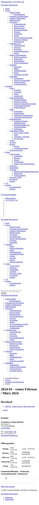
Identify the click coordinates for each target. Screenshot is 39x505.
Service (7, 11)
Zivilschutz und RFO (21, 75)
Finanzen (17, 32)
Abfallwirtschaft (19, 45)
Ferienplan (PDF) (16, 177)
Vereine (12, 140)
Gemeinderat (18, 111)
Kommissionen (19, 113)
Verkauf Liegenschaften (22, 80)
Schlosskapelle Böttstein (22, 106)
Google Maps (5, 428)
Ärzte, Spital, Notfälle (21, 133)
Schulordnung (19, 162)
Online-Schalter (15, 12)
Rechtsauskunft (19, 61)
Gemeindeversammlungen (23, 117)
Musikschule (18, 173)
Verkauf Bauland (19, 82)
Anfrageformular (15, 187)
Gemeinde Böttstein (12, 378)
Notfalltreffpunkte (20, 71)
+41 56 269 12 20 (10, 431)
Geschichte (17, 92)
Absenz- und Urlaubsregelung (24, 164)
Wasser (16, 53)
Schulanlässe (14, 168)
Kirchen (12, 144)
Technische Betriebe (21, 40)
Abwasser (17, 47)
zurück (5, 410)
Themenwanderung (16, 150)
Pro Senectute (18, 139)
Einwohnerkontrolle (21, 30)
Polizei (16, 73)
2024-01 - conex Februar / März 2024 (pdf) (20, 406)
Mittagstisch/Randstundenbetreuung (26, 172)
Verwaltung (13, 22)
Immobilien (13, 76)
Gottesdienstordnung (21, 148)
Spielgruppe (18, 129)
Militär (16, 69)
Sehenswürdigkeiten (16, 98)
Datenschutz (9, 499)
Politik (12, 109)
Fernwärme (18, 49)
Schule (7, 152)
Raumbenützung (19, 14)
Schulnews (13, 166)
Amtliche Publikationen (18, 18)
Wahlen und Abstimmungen (23, 115)
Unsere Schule (15, 154)
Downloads (13, 179)
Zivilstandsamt (19, 42)
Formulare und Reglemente (19, 16)
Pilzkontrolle (18, 59)
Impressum (9, 497)
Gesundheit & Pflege (17, 131)
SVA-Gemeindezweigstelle (23, 38)
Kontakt (12, 181)
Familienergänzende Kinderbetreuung (21, 122)
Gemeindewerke (15, 44)
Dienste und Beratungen (18, 55)
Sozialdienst (18, 34)
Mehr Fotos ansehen (8, 486)
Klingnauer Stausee (20, 102)
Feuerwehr (17, 67)
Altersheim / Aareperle (21, 137)
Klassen (16, 160)
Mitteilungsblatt (15, 20)
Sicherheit (13, 65)
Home (7, 9)
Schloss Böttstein (20, 108)
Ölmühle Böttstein (20, 100)
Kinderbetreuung (15, 119)
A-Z (6, 183)
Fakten (16, 94)
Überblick (17, 90)
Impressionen (18, 96)
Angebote (13, 170)
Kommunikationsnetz (21, 51)
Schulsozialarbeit (19, 175)
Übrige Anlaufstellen (21, 63)
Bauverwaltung (19, 26)
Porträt (12, 88)
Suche (4, 293)
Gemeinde (8, 86)
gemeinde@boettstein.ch (9, 435)
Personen (17, 158)
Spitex (16, 135)
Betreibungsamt (19, 28)
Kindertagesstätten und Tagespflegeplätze (21, 126)
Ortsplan (12, 189)
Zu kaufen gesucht (20, 84)
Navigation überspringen (9, 5)
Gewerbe (13, 142)
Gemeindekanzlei (20, 24)
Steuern (16, 36)
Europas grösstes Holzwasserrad (25, 104)
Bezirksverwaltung (20, 57)
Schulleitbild (18, 156)
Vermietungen (18, 78)
